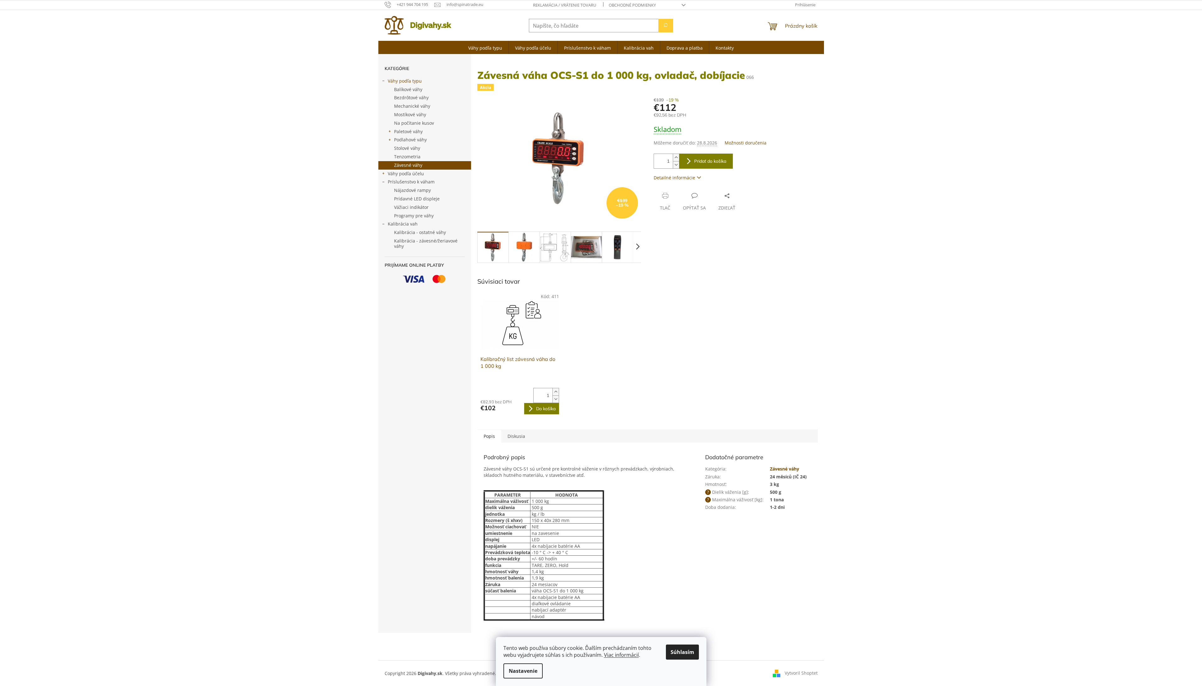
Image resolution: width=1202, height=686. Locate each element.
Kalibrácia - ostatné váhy (420, 232)
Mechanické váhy (412, 106)
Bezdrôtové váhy (411, 98)
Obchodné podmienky (632, 5)
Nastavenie (523, 670)
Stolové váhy (407, 148)
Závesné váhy (408, 165)
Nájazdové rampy (412, 190)
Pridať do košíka (710, 161)
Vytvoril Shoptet (801, 673)
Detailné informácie (674, 178)
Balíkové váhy (408, 89)
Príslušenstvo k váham (411, 182)
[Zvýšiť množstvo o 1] (676, 157)
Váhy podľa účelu (406, 174)
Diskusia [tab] (516, 436)
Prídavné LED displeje (417, 199)
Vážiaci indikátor (411, 207)
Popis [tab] (489, 436)
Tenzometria (407, 157)
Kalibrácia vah (403, 224)
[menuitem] (485, 47)
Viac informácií (621, 654)
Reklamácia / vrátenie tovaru (564, 5)
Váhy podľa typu (405, 81)
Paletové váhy (408, 131)
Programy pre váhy (414, 216)
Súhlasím (682, 652)
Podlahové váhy (410, 140)
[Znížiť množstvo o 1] (676, 164)
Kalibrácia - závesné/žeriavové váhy (426, 243)
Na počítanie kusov (414, 123)
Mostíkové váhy (410, 114)
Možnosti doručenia (745, 143)
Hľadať (665, 25)
